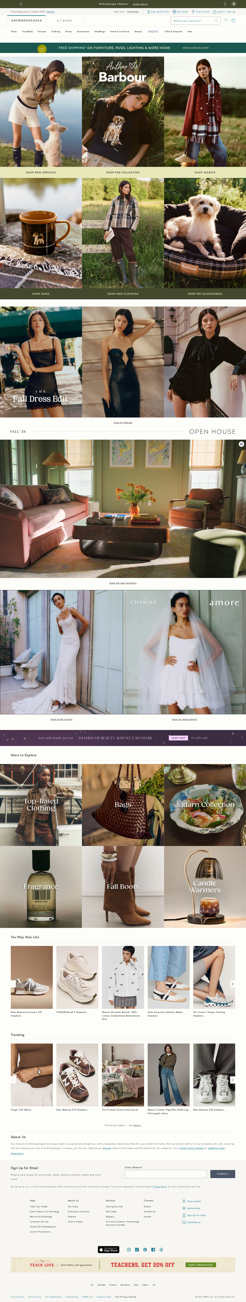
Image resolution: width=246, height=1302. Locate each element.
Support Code (104, 1297)
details (51, 11)
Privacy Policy (159, 1186)
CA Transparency (53, 1297)
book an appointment (184, 719)
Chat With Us (194, 1222)
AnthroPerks (193, 1208)
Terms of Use (34, 1297)
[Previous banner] (21, 4)
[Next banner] (225, 4)
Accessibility (72, 1297)
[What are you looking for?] (216, 21)
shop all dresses (123, 422)
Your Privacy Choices (125, 1297)
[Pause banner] (234, 4)
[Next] (232, 984)
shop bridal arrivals (62, 719)
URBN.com (87, 1297)
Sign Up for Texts (196, 1215)
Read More (17, 1153)
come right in (140, 4)
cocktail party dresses (191, 1148)
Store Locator (194, 1201)
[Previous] (14, 984)
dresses (107, 1148)
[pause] (241, 444)
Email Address (133, 1167)
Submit (222, 1174)
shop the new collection (123, 583)
